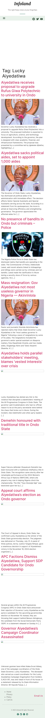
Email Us (38, 696)
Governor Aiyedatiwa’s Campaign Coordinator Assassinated (20, 632)
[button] (4, 18)
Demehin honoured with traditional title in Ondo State (21, 424)
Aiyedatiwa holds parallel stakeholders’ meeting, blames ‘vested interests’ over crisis (21, 359)
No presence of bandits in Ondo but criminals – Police (22, 223)
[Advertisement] (22, 44)
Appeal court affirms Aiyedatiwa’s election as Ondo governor (21, 494)
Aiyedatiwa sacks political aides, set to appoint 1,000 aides (22, 157)
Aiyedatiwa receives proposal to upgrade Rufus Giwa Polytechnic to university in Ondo (20, 88)
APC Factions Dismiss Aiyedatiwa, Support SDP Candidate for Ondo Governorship (22, 562)
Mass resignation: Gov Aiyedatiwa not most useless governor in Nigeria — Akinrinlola (19, 289)
